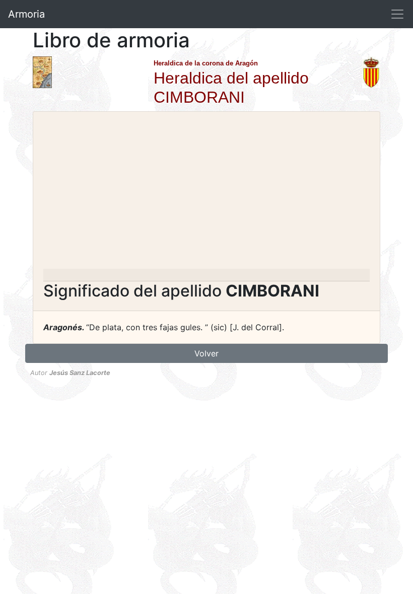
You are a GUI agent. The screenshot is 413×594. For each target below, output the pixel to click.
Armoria (26, 14)
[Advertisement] (206, 193)
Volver (206, 353)
